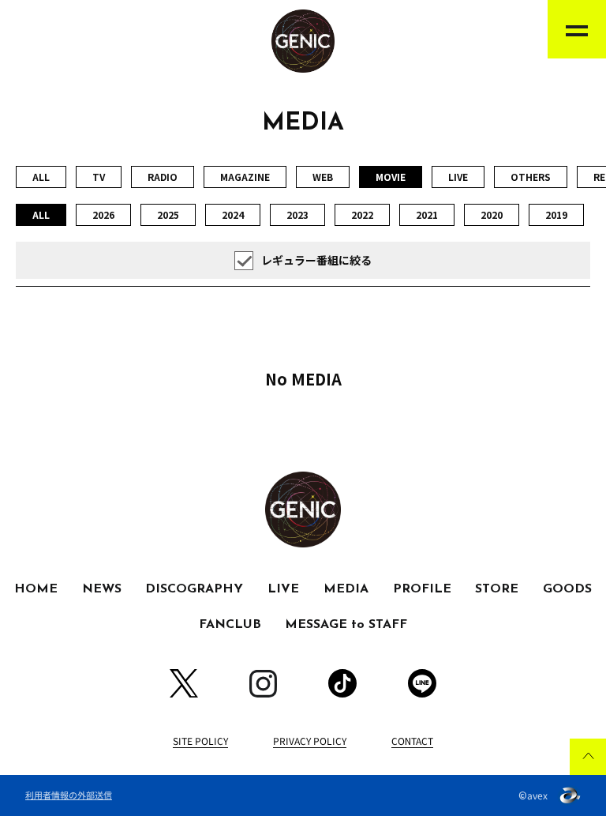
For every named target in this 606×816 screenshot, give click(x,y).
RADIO (163, 176)
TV (98, 176)
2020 (492, 214)
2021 (427, 214)
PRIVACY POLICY (309, 740)
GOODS (567, 589)
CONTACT (412, 740)
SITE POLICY (200, 740)
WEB (322, 176)
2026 (103, 214)
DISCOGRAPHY (194, 589)
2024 (233, 214)
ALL (41, 176)
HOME (36, 589)
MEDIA (346, 589)
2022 (362, 214)
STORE (496, 589)
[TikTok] (342, 683)
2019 (556, 214)
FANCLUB (230, 625)
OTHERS (531, 176)
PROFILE (422, 589)
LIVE (458, 176)
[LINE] (422, 683)
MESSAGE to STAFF (346, 625)
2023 (297, 214)
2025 (168, 214)
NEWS (102, 589)
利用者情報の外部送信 (68, 794)
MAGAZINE (245, 176)
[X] (184, 683)
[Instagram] (263, 684)
